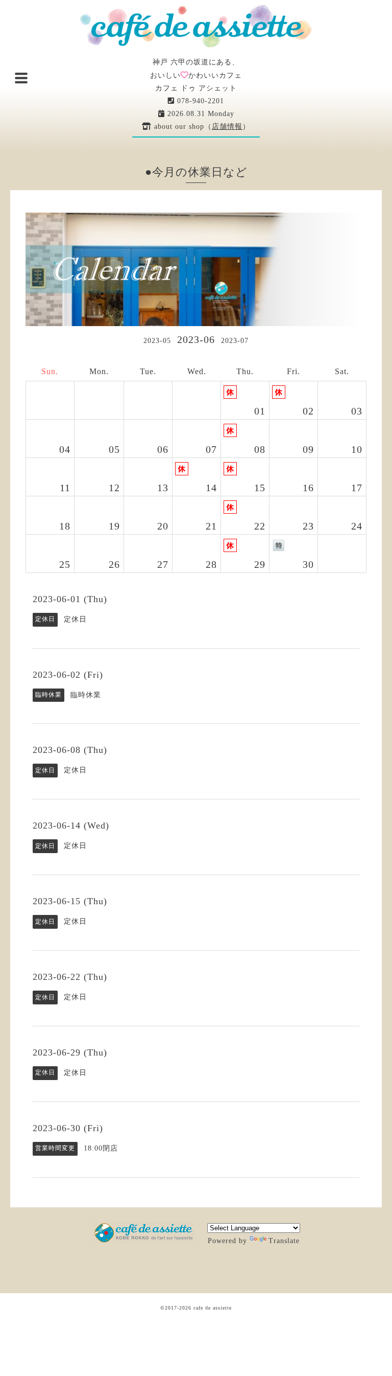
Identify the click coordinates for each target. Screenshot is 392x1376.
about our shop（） (201, 126)
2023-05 (157, 341)
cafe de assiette (212, 1308)
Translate (284, 1241)
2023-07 (235, 341)
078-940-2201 (199, 101)
